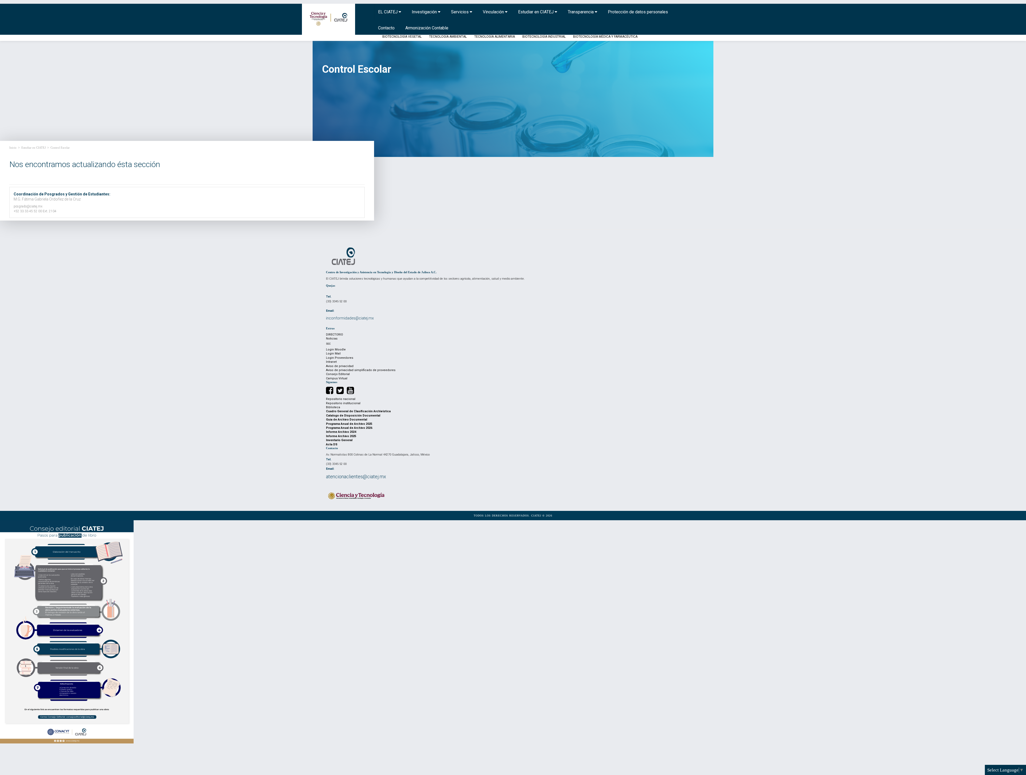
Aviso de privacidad (339, 366)
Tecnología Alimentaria (494, 36)
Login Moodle (336, 349)
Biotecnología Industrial (544, 36)
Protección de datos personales (638, 11)
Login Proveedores (339, 358)
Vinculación (494, 11)
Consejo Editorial (338, 374)
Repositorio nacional (340, 399)
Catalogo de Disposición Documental (353, 415)
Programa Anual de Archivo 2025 (349, 424)
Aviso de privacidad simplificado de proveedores (360, 370)
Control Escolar (60, 147)
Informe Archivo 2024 (341, 432)
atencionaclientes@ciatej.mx (356, 476)
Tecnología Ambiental (448, 36)
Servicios (460, 11)
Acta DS (331, 444)
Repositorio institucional (343, 403)
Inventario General (339, 440)
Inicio (13, 147)
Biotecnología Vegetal (402, 36)
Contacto (386, 27)
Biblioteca (333, 407)
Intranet (331, 362)
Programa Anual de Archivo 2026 (349, 428)
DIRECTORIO (334, 334)
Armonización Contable (426, 27)
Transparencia (581, 11)
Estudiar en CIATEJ (536, 11)
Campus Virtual (336, 378)
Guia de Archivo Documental (346, 419)
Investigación (425, 11)
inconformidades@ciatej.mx (350, 318)
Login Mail (333, 353)
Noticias (331, 338)
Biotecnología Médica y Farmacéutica (605, 36)
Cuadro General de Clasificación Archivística (358, 411)
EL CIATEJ (388, 11)
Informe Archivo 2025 (341, 436)
